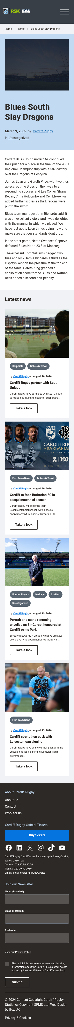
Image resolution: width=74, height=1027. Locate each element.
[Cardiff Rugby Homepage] (16, 11)
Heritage (39, 594)
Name (14, 891)
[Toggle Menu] (64, 11)
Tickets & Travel (38, 366)
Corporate (17, 366)
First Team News (21, 478)
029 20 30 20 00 (24, 864)
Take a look (26, 409)
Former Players (20, 594)
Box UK (14, 1010)
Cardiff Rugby (43, 131)
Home (8, 28)
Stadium (55, 594)
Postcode (10, 930)
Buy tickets (37, 835)
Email (14, 910)
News (21, 28)
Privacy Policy (23, 952)
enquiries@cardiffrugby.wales (29, 872)
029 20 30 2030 (23, 868)
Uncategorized (18, 138)
